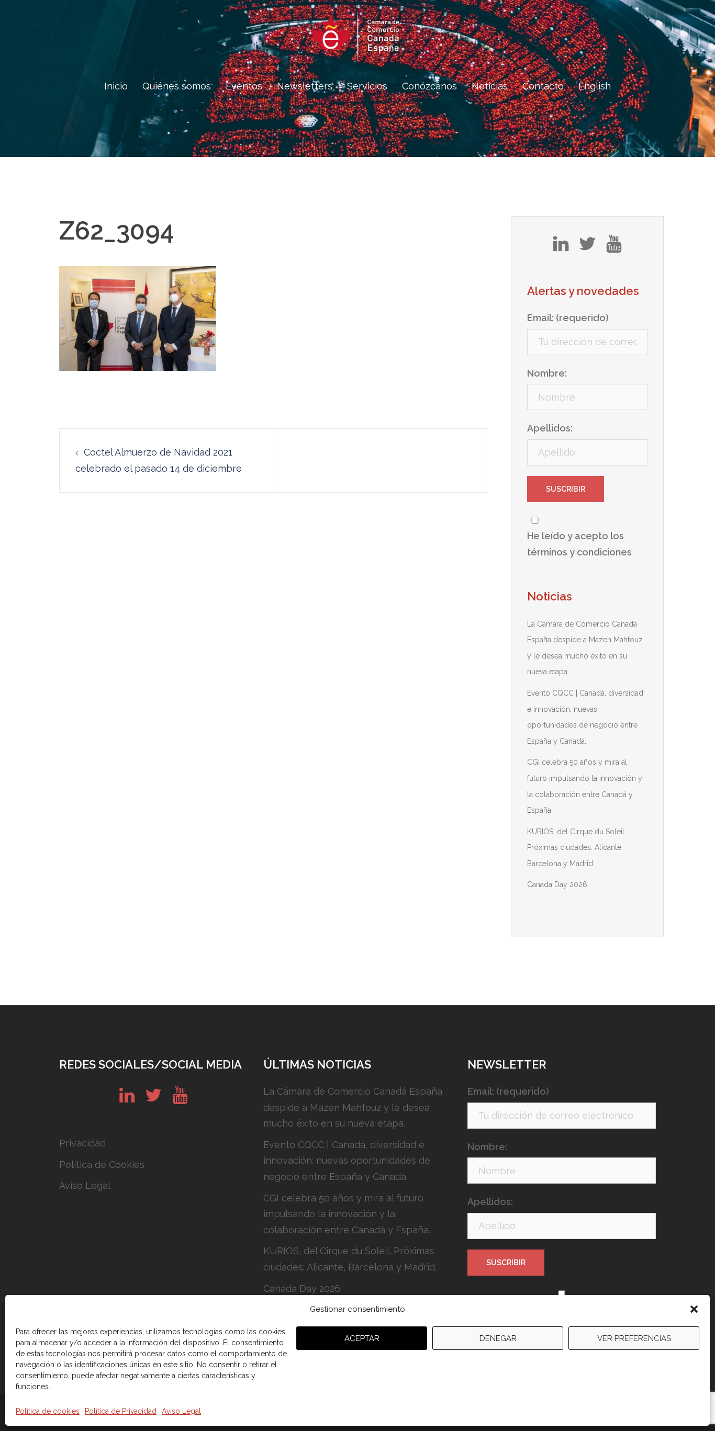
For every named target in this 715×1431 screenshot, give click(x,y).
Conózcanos (429, 86)
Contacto (543, 86)
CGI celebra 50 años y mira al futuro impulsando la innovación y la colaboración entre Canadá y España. (346, 1213)
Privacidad (82, 1143)
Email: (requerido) (568, 317)
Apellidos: (550, 428)
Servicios (367, 86)
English (594, 86)
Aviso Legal (181, 1411)
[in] (560, 247)
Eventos (244, 86)
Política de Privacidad (121, 1411)
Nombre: (547, 373)
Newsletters (304, 86)
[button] (694, 1309)
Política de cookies (48, 1411)
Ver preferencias (634, 1338)
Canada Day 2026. (558, 884)
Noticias (490, 86)
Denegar (498, 1338)
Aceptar (361, 1338)
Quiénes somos (176, 86)
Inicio (116, 86)
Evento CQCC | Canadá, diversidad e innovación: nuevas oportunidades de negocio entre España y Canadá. (346, 1160)
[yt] (613, 247)
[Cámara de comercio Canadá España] (357, 39)
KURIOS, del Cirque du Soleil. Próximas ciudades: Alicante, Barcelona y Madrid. (576, 847)
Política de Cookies (101, 1164)
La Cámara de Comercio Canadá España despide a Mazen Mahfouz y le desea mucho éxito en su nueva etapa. (352, 1107)
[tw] (587, 247)
